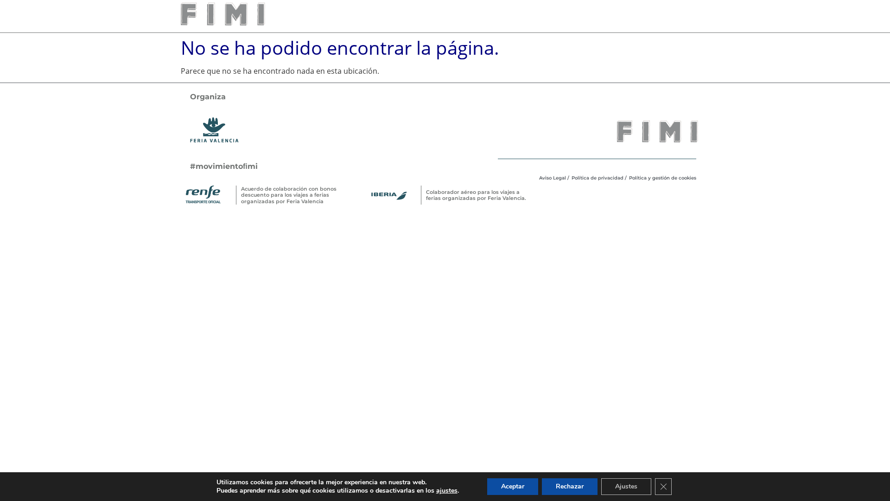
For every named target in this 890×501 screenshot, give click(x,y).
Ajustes (626, 486)
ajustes (447, 491)
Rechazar (570, 486)
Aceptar (512, 486)
